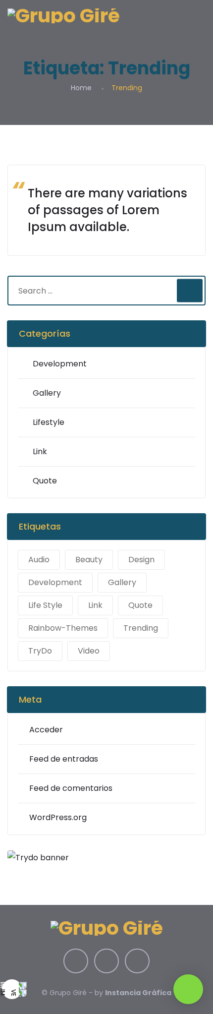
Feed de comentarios (70, 788)
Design (141, 559)
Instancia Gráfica (138, 993)
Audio (39, 559)
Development (60, 363)
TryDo (40, 650)
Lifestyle (48, 422)
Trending (140, 628)
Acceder (46, 729)
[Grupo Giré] (63, 15)
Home (81, 88)
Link (40, 451)
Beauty (89, 559)
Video (89, 650)
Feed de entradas (63, 759)
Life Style (45, 605)
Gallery (47, 393)
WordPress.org (58, 817)
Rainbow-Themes (63, 628)
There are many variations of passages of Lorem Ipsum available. (107, 210)
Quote (45, 480)
